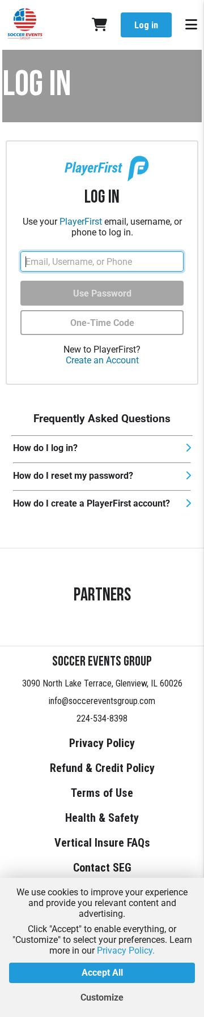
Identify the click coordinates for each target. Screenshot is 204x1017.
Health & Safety (102, 817)
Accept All (102, 972)
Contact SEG (102, 867)
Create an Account (102, 360)
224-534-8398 (102, 718)
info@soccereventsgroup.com (102, 701)
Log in (146, 25)
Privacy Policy (102, 743)
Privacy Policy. (126, 950)
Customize (102, 997)
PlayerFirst (81, 221)
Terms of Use (102, 793)
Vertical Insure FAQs (102, 842)
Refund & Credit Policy (102, 768)
